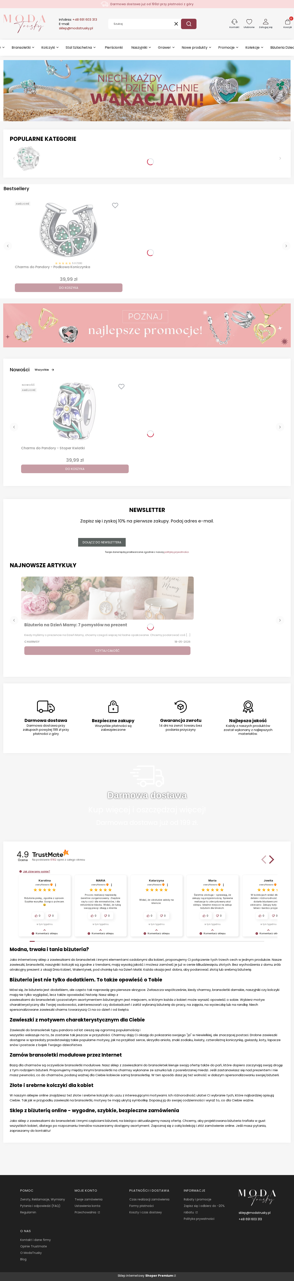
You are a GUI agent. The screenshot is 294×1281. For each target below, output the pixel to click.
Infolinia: (78, 19)
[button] (189, 24)
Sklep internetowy (145, 1275)
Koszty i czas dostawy (145, 1212)
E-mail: (76, 26)
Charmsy (32, 642)
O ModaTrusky (31, 1253)
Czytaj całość (107, 650)
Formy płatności (141, 1206)
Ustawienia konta (87, 1206)
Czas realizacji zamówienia (149, 1199)
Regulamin (28, 1212)
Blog (23, 1259)
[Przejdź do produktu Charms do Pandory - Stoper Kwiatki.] (75, 411)
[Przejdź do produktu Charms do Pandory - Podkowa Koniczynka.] (68, 230)
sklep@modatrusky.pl (255, 1213)
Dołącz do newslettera (102, 542)
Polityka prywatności (199, 1219)
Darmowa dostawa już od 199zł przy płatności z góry (151, 4)
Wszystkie (42, 370)
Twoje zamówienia (88, 1199)
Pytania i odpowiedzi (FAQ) (40, 1206)
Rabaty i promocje (197, 1199)
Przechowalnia (86, 1212)
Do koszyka (68, 288)
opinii (67, 859)
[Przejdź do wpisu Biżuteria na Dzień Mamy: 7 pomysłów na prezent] (107, 598)
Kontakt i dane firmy (35, 1240)
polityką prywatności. (176, 552)
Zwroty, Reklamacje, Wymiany (42, 1199)
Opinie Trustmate (33, 1246)
